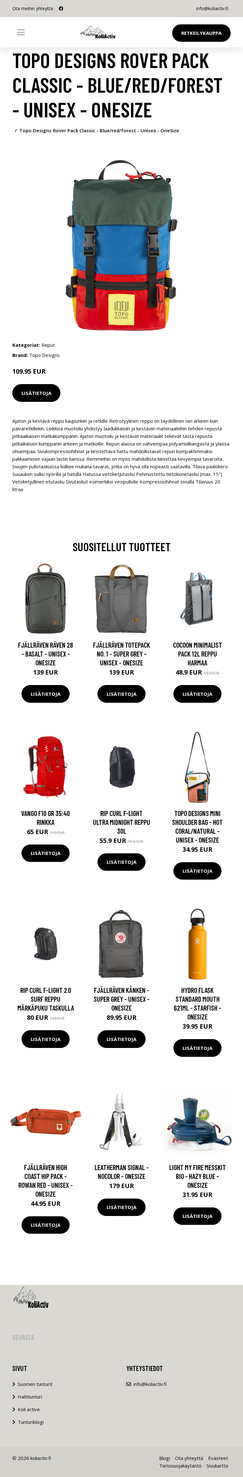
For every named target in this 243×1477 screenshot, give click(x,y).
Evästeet (218, 1458)
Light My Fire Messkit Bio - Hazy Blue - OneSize (197, 1176)
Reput (48, 345)
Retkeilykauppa (201, 33)
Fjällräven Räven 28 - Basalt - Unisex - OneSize (45, 654)
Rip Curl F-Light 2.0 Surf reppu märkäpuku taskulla (45, 999)
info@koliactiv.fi (212, 8)
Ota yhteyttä (189, 1458)
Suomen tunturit (35, 1384)
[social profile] (61, 9)
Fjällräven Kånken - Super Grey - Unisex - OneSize (122, 999)
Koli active (29, 1409)
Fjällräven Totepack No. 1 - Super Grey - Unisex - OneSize (121, 654)
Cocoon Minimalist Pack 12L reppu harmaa (197, 654)
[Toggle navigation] (20, 32)
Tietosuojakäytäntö (180, 1465)
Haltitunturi (30, 1396)
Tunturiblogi (31, 1422)
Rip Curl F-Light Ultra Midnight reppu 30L (121, 822)
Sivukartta (217, 1465)
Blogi (164, 1458)
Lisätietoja (36, 393)
